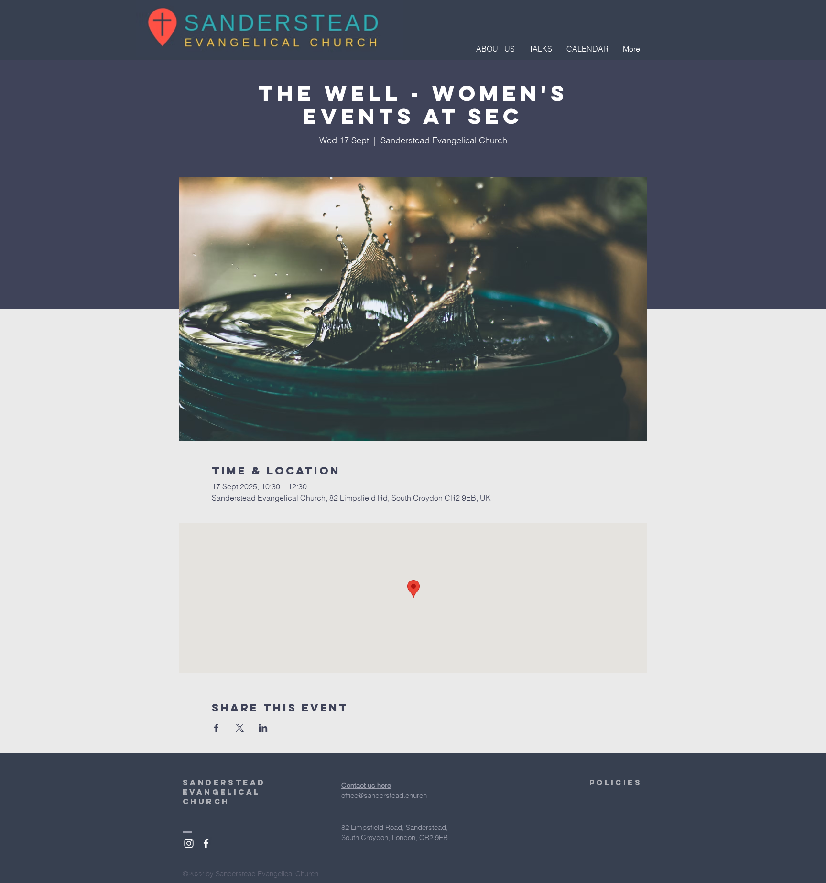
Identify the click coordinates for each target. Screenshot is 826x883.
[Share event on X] (239, 728)
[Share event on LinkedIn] (263, 728)
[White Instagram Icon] (189, 843)
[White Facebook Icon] (206, 843)
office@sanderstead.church (384, 795)
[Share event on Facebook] (216, 728)
